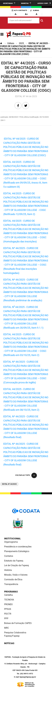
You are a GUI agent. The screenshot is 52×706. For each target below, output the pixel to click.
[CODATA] (26, 512)
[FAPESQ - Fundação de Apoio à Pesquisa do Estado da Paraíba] (18, 34)
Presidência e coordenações (17, 546)
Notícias (9, 643)
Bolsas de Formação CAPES (18, 623)
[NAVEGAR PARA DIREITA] (50, 3)
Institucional (12, 538)
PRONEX (8, 604)
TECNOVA (9, 599)
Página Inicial (1, 43)
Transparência (11, 584)
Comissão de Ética (13, 579)
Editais (10, 43)
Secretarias (8, 3)
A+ (26, 14)
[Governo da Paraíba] (26, 528)
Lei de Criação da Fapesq (16, 565)
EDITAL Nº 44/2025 (9, 484)
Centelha (8, 595)
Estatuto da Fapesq (13, 560)
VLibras (36, 10)
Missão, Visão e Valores (15, 574)
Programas (11, 591)
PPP (6, 618)
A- (16, 14)
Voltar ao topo (22, 475)
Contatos (8, 556)
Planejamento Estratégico (16, 551)
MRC (6, 628)
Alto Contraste (20, 10)
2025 (21, 43)
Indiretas (25, 3)
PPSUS (7, 609)
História (8, 570)
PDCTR (7, 613)
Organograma (11, 542)
